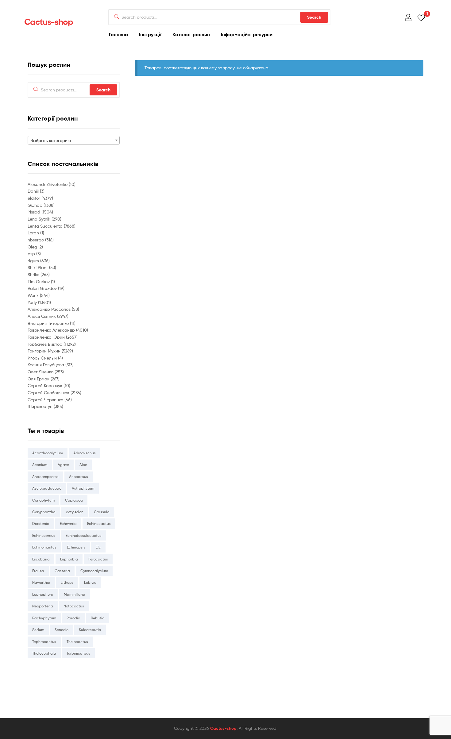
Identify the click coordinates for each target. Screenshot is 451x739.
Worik (34, 295)
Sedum (38, 629)
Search (314, 17)
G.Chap (36, 205)
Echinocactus (99, 523)
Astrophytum (83, 488)
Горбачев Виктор (46, 344)
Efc (98, 547)
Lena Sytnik (40, 218)
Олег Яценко (41, 371)
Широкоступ (41, 406)
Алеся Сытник (42, 316)
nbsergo (36, 239)
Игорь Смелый (43, 357)
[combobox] (74, 140)
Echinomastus (44, 547)
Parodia (73, 618)
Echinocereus (43, 535)
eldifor (34, 198)
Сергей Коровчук (46, 385)
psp (32, 253)
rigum (34, 260)
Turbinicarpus (78, 653)
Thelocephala (44, 653)
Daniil (34, 191)
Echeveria (68, 523)
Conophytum (43, 500)
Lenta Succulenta (46, 226)
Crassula (102, 512)
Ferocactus (98, 559)
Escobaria (41, 559)
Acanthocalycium (47, 453)
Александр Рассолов (50, 309)
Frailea (38, 570)
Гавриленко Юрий (47, 337)
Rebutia (98, 618)
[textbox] (73, 140)
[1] (421, 17)
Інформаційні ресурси (246, 34)
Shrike (34, 274)
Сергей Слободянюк (49, 392)
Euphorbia (69, 559)
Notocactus (74, 606)
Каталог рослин (191, 34)
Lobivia (90, 582)
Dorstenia (40, 523)
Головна (118, 34)
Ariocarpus (78, 476)
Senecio (61, 629)
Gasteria (62, 570)
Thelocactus (77, 641)
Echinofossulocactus (84, 535)
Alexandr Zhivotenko (48, 184)
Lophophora (42, 594)
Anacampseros (45, 476)
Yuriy (33, 302)
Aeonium (39, 464)
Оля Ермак (39, 378)
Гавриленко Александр (52, 330)
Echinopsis (76, 547)
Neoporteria (42, 606)
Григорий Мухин (45, 350)
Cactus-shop (48, 22)
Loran (34, 232)
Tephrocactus (44, 641)
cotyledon (74, 512)
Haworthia (41, 582)
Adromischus (84, 453)
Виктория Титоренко (49, 323)
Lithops (67, 582)
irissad (34, 211)
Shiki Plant (38, 267)
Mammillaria (74, 594)
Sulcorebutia (90, 629)
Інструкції (150, 34)
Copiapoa (74, 500)
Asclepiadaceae (46, 488)
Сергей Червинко (46, 399)
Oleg (33, 246)
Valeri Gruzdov (43, 288)
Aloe (83, 464)
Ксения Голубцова (46, 364)
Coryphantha (44, 512)
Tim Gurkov (39, 281)
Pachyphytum (44, 618)
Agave (63, 464)
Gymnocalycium (94, 570)
